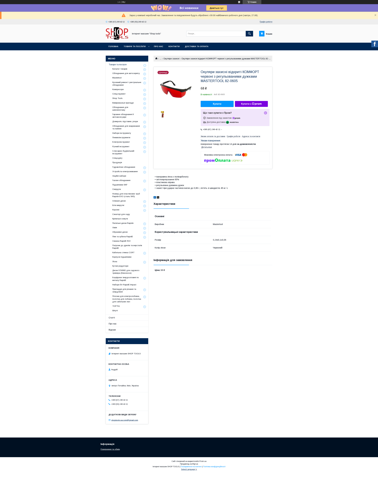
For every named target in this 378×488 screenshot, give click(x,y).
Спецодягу (117, 158)
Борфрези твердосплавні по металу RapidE (125, 278)
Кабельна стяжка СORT (123, 252)
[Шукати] (249, 33)
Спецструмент (119, 94)
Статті (112, 317)
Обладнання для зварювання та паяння (126, 127)
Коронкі (115, 210)
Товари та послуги (135, 46)
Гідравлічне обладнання (123, 167)
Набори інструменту (121, 133)
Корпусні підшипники (121, 257)
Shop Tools (117, 98)
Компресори (118, 89)
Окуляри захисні (171, 58)
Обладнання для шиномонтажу (120, 108)
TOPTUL (116, 306)
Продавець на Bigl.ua (189, 464)
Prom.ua (202, 461)
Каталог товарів (119, 69)
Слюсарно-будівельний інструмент (123, 152)
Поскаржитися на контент (191, 467)
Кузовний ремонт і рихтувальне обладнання (126, 83)
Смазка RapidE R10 (121, 241)
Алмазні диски (119, 201)
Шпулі (115, 310)
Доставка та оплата (196, 46)
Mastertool (117, 78)
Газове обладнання (121, 180)
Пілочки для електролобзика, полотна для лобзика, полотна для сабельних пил (126, 299)
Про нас (158, 46)
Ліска (114, 261)
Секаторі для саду (121, 214)
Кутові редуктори (120, 266)
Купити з (246, 104)
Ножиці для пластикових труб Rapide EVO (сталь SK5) (126, 195)
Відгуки (112, 330)
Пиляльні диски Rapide (122, 223)
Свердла (116, 189)
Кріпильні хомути (120, 219)
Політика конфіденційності (214, 467)
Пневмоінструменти (121, 137)
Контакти (174, 46)
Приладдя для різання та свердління (124, 290)
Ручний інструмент (120, 146)
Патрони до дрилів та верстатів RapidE (127, 246)
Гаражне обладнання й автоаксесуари (123, 115)
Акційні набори (119, 176)
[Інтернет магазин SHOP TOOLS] (117, 39)
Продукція (117, 162)
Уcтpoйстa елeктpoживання (125, 171)
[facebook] (155, 198)
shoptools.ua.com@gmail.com (124, 420)
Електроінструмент (121, 142)
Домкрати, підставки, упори (125, 121)
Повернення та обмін (110, 449)
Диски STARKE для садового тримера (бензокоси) (125, 271)
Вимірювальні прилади (123, 103)
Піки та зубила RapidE (122, 236)
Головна (113, 46)
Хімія (114, 227)
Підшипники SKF (119, 185)
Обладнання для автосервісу (126, 73)
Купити (217, 104)
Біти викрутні (118, 205)
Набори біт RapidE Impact (124, 285)
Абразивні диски (120, 232)
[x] (158, 198)
